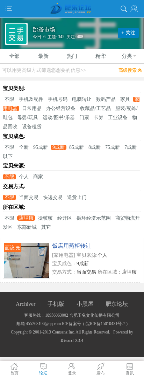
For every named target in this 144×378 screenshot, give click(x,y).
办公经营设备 (60, 108)
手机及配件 (31, 99)
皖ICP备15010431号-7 (105, 323)
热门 (72, 56)
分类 (127, 56)
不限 (9, 99)
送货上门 (77, 197)
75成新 (112, 147)
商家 (38, 176)
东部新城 (27, 227)
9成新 (58, 147)
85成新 (76, 147)
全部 (14, 56)
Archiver (25, 304)
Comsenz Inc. (63, 332)
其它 (46, 227)
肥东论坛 (117, 304)
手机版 (56, 304)
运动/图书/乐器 (59, 117)
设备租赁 (32, 126)
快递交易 (53, 197)
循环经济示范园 (94, 218)
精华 (100, 56)
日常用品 (32, 108)
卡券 (98, 117)
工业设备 (118, 117)
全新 (24, 147)
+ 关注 (128, 32)
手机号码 (57, 99)
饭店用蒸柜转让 (71, 246)
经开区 (64, 218)
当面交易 (28, 197)
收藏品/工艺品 (95, 108)
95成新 (40, 147)
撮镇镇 (45, 218)
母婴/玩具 (27, 117)
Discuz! (67, 340)
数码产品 (106, 99)
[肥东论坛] (72, 9)
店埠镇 (26, 218)
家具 (125, 99)
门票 (84, 117)
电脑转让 (82, 99)
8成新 (94, 147)
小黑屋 (85, 304)
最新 (43, 56)
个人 (24, 176)
